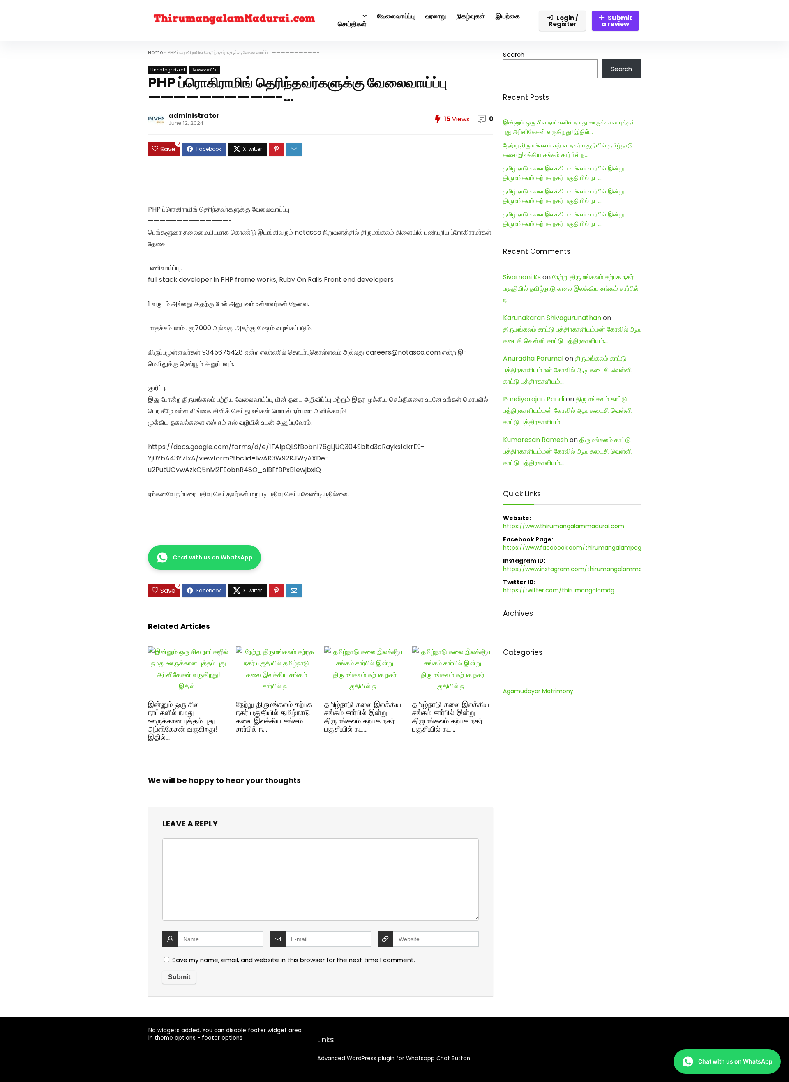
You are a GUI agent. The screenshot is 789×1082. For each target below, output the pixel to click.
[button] (204, 557)
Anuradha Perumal (533, 358)
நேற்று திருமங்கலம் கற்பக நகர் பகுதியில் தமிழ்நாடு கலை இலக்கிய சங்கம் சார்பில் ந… (274, 717)
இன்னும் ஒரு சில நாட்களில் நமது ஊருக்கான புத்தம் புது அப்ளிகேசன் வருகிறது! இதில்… (183, 721)
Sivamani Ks (522, 277)
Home (155, 52)
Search (513, 54)
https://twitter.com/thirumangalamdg (558, 590)
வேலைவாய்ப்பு (205, 70)
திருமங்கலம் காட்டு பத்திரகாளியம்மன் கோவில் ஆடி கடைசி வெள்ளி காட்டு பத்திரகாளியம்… (567, 370)
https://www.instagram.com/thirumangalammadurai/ (581, 569)
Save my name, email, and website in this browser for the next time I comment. (293, 959)
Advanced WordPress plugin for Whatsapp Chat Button (393, 1058)
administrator (193, 115)
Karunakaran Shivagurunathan (552, 317)
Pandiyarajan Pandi (533, 399)
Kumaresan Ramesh (535, 439)
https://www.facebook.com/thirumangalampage (574, 547)
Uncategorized (167, 70)
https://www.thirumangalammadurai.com (563, 526)
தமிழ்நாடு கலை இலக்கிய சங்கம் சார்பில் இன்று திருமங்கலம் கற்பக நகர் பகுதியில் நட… (362, 717)
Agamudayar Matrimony (538, 691)
